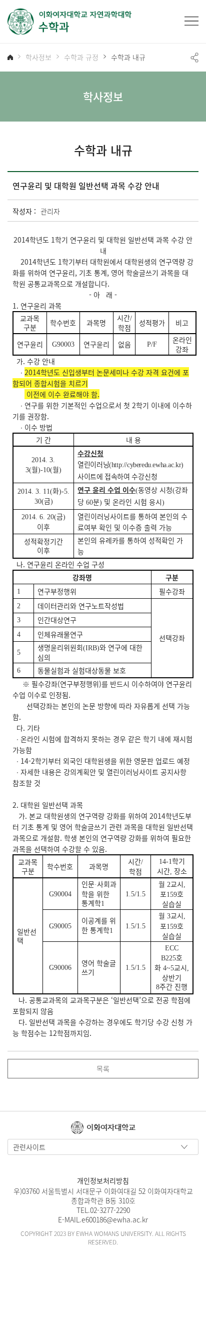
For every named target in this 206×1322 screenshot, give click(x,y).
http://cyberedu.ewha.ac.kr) (148, 465)
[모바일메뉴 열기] (191, 21)
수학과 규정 (81, 57)
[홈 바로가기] (10, 57)
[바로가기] (70, 22)
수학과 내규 (128, 57)
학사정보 (39, 57)
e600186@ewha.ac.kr (115, 1219)
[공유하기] (194, 58)
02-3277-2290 (110, 1210)
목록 (103, 1068)
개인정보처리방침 (103, 1180)
